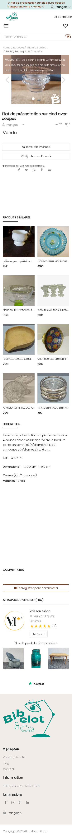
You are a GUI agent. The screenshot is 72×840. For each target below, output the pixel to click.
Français (61, 7)
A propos (11, 748)
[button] (38, 100)
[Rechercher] (67, 35)
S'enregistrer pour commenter (37, 588)
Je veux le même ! (38, 147)
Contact (8, 769)
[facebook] (5, 802)
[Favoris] (65, 26)
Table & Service (36, 47)
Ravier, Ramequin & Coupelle (24, 51)
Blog (6, 763)
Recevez (18, 47)
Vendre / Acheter (14, 757)
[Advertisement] (36, 520)
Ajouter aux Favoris (38, 156)
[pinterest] (20, 802)
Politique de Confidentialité (21, 786)
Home (7, 47)
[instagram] (13, 802)
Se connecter (63, 17)
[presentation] (8, 79)
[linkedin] (27, 802)
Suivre (40, 634)
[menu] (6, 26)
